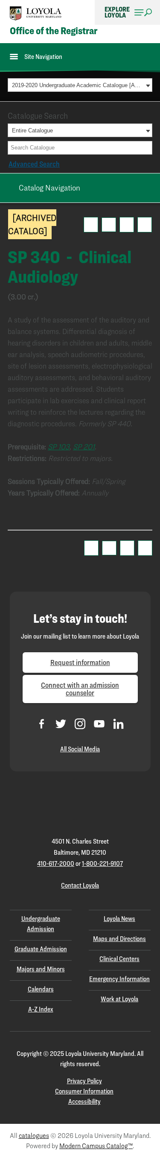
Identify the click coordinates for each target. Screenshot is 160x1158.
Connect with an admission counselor (80, 688)
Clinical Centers (119, 959)
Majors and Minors (41, 969)
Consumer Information (84, 1091)
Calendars (41, 989)
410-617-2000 (55, 863)
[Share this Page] (109, 224)
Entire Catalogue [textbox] (32, 130)
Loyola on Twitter (60, 723)
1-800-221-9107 (102, 863)
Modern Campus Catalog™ (96, 1146)
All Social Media (80, 749)
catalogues (34, 1136)
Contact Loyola (80, 885)
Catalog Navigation (49, 187)
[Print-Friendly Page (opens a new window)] (126, 224)
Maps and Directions (119, 939)
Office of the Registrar (53, 30)
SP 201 (84, 446)
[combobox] (80, 85)
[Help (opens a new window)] (144, 224)
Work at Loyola (119, 999)
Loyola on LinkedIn (118, 723)
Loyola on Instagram (80, 723)
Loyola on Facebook (41, 723)
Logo (36, 13)
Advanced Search (34, 163)
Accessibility (84, 1101)
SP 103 (59, 446)
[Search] (146, 148)
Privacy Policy (84, 1081)
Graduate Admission (41, 949)
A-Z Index (40, 1009)
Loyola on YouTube (99, 723)
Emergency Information (119, 979)
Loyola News (119, 919)
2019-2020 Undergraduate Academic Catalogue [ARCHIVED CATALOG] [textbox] (77, 85)
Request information (80, 662)
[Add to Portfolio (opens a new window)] (91, 224)
